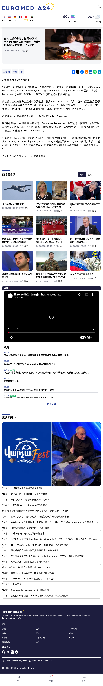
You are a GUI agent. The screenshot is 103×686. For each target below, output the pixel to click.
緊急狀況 (6, 642)
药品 (38, 642)
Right (71, 637)
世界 (27, 208)
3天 (81, 174)
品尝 (38, 629)
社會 (60, 281)
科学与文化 (40, 637)
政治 (26, 246)
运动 (60, 246)
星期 (90, 174)
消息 (15, 71)
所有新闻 (51, 404)
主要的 (6, 71)
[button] (84, 678)
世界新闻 (73, 629)
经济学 (5, 637)
